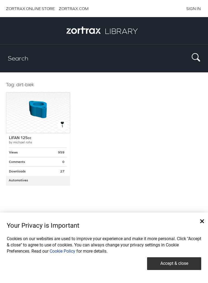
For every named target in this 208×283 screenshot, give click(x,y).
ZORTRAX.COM (74, 8)
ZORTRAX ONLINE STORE (30, 8)
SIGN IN (193, 8)
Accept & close (174, 263)
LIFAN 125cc (20, 138)
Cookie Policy (62, 251)
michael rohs (22, 142)
